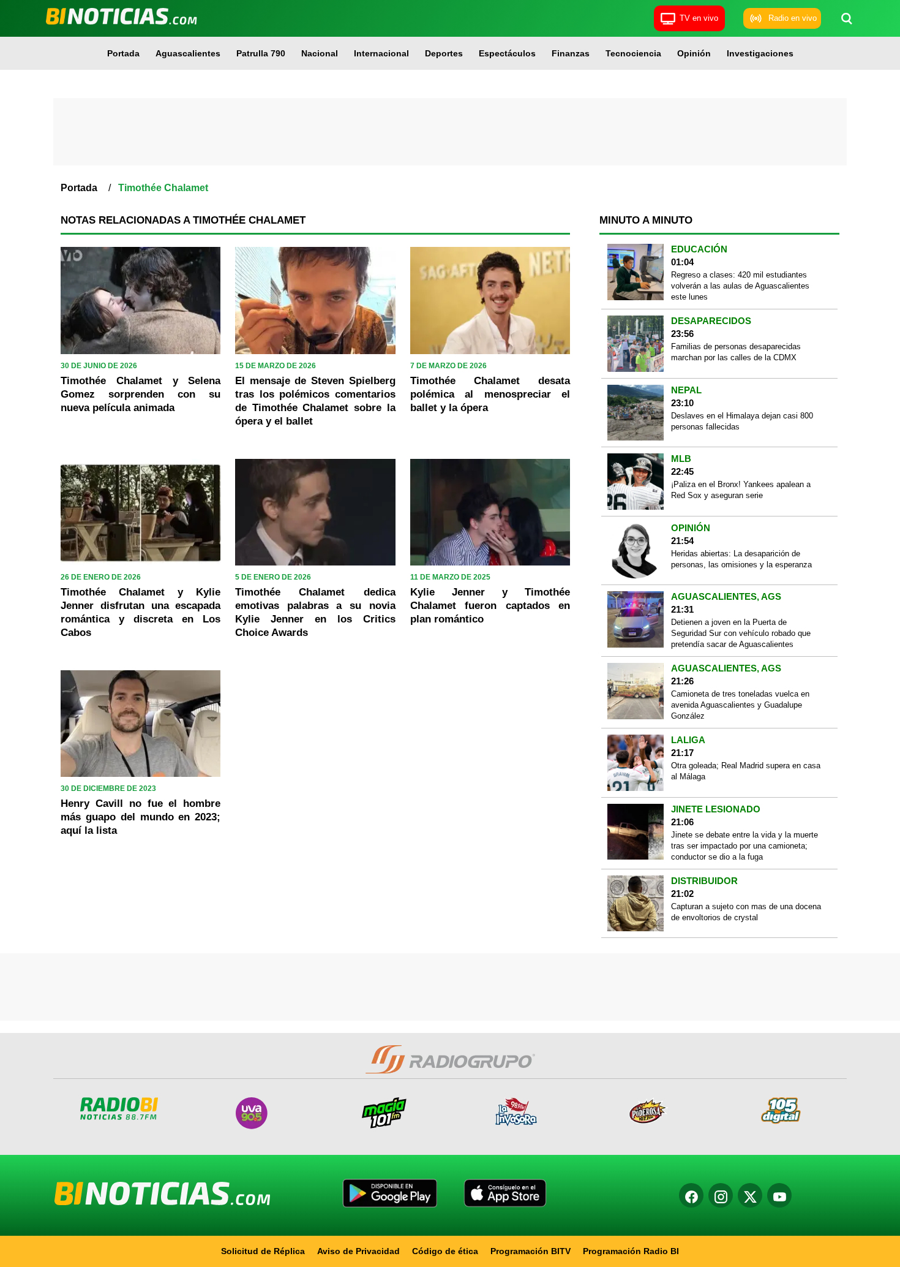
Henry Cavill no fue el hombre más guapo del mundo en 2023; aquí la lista (140, 817)
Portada (123, 53)
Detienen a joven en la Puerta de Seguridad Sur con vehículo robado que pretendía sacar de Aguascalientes (741, 633)
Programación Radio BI (631, 1251)
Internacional (381, 53)
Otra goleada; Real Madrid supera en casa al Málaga (745, 771)
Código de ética (445, 1251)
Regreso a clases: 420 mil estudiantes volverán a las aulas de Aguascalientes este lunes (740, 285)
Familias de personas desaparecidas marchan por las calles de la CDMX (736, 352)
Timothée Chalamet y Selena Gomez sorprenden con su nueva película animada (140, 394)
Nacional (319, 53)
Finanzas (571, 53)
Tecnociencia (633, 53)
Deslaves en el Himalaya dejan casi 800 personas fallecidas (742, 421)
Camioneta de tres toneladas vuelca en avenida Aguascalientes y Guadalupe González (740, 704)
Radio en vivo (792, 18)
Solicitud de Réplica (263, 1251)
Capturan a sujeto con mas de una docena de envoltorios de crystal (746, 912)
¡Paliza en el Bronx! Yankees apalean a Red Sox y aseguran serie (741, 490)
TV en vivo (699, 18)
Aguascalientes (188, 53)
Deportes (444, 53)
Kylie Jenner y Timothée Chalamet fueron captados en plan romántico (490, 605)
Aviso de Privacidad (358, 1251)
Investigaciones (760, 53)
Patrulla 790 (260, 53)
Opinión (694, 53)
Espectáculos (507, 53)
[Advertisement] (450, 131)
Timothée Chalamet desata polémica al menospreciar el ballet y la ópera (490, 394)
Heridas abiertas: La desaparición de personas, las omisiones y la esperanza (741, 559)
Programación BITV (530, 1251)
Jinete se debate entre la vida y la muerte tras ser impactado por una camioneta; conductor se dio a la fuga (744, 845)
